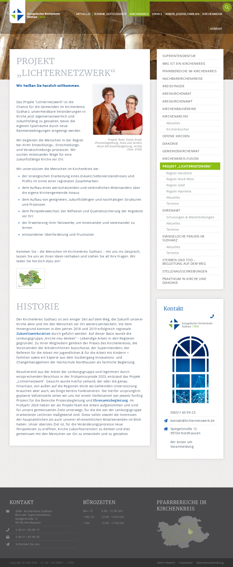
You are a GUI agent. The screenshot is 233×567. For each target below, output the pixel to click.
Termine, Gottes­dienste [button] (110, 14)
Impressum (186, 562)
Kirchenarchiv (175, 116)
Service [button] (157, 14)
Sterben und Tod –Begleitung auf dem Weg (184, 262)
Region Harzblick (179, 173)
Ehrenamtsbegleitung (110, 400)
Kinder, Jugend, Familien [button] (182, 14)
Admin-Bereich (166, 562)
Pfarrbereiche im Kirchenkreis (189, 71)
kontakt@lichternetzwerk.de (192, 420)
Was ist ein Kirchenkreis (183, 63)
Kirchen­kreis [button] (139, 14)
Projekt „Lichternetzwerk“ (187, 166)
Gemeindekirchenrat (180, 151)
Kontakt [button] (216, 29)
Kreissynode (173, 86)
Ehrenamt (171, 210)
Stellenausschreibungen (184, 271)
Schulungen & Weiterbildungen (190, 217)
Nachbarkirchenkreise (182, 78)
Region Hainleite (178, 191)
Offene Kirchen (176, 136)
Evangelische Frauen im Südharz (183, 238)
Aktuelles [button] (83, 14)
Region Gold (175, 185)
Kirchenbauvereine (179, 109)
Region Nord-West (180, 179)
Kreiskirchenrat (176, 93)
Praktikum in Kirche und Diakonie (184, 281)
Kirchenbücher (177, 129)
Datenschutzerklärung (209, 562)
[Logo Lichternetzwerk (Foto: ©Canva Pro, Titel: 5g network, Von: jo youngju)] (190, 360)
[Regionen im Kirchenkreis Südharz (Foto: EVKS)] (30, 282)
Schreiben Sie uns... (29, 544)
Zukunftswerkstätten (33, 333)
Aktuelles (173, 123)
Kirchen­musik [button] (212, 14)
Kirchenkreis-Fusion (180, 158)
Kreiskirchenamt (177, 101)
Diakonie (170, 143)
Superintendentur (178, 56)
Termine (172, 203)
